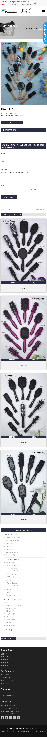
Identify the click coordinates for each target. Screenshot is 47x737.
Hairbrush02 (5, 659)
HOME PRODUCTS (11, 599)
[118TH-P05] (23, 512)
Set (7, 592)
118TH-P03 (23, 365)
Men (7, 580)
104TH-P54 (41, 210)
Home (4, 731)
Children (8, 589)
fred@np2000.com (26, 4)
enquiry (12, 122)
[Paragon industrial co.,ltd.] (16, 13)
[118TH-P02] (23, 281)
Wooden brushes (11, 552)
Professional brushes (18, 115)
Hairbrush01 (5, 657)
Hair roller (9, 611)
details (12, 283)
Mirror (7, 602)
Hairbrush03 (5, 662)
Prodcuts (34, 731)
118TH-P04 (23, 442)
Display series (10, 549)
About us (11, 731)
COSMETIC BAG (10, 559)
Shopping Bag (11, 574)
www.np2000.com (11, 714)
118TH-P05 (23, 519)
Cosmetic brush (11, 608)
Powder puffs (10, 620)
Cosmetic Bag (11, 565)
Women (8, 562)
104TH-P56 (6, 210)
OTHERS (7, 630)
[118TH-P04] (23, 435)
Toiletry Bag (11, 568)
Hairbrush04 (5, 665)
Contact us (42, 731)
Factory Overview (7, 696)
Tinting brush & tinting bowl (14, 605)
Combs (8, 546)
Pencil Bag (10, 577)
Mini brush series (11, 540)
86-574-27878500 (9, 4)
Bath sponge (10, 617)
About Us (4, 693)
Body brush (9, 614)
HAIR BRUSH (41, 29)
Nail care (8, 622)
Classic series (10, 543)
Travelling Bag (11, 571)
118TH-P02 (23, 288)
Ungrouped (9, 555)
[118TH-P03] (23, 358)
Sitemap (37, 728)
